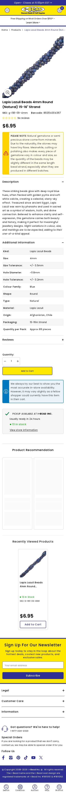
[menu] (7, 10)
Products (16, 30)
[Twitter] (41, 757)
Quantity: (8, 354)
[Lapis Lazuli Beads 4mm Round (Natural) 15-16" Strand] (33, 564)
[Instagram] (11, 757)
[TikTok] (26, 757)
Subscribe (33, 675)
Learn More (32, 22)
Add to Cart (27, 371)
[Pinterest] (18, 757)
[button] (9, 118)
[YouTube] (33, 757)
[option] (33, 67)
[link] (17, 506)
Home (5, 30)
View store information (24, 430)
